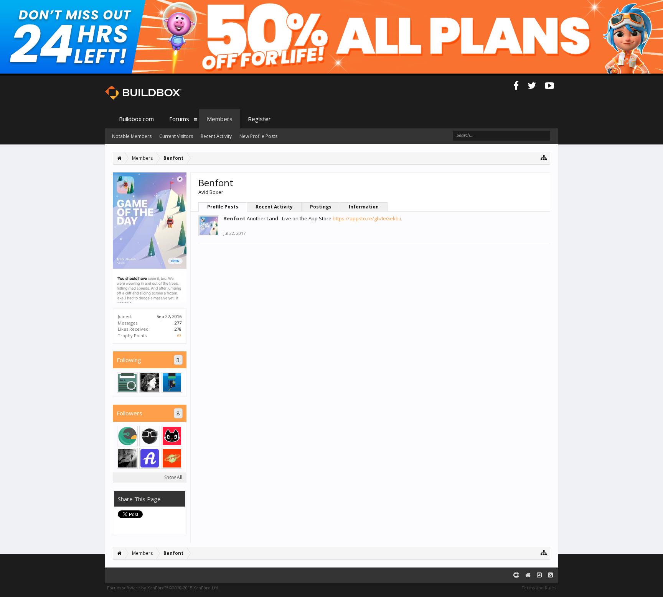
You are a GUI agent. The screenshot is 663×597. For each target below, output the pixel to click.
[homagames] (127, 436)
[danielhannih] (172, 436)
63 (179, 335)
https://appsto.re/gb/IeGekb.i (367, 218)
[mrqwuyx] (149, 458)
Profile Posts (222, 206)
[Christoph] (127, 382)
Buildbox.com (136, 119)
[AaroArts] (172, 382)
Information (364, 206)
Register (259, 119)
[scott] (172, 458)
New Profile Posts (258, 136)
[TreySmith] (149, 382)
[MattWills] (127, 458)
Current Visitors (176, 136)
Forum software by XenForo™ (163, 587)
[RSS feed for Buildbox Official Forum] (550, 575)
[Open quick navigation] (544, 157)
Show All (173, 477)
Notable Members (132, 136)
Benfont (234, 218)
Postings (321, 206)
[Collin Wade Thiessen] (149, 436)
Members (220, 119)
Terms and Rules (538, 587)
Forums (179, 119)
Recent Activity (274, 206)
